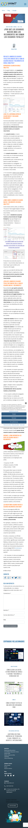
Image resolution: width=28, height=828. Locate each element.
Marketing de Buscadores (9, 750)
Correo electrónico (9, 615)
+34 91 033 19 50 (9, 786)
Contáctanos (18, 548)
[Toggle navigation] (25, 4)
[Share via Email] (19, 577)
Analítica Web (9, 26)
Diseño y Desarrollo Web (9, 755)
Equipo (5, 767)
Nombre (6, 610)
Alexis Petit (14, 49)
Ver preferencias (14, 422)
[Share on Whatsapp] (8, 577)
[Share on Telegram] (12, 577)
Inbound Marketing (8, 758)
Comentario (7, 593)
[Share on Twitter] (16, 577)
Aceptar (14, 414)
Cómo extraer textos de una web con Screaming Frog (14, 705)
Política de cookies (7, 424)
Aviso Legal (22, 424)
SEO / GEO (20, 26)
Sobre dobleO (7, 765)
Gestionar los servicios (13, 411)
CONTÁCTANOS (12, 805)
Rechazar (14, 418)
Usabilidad (6, 756)
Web (4, 620)
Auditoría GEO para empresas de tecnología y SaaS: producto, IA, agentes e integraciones (14, 737)
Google (14, 10)
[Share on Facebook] (5, 577)
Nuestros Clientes (8, 768)
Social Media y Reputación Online (11, 751)
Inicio (3, 10)
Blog (8, 10)
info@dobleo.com (10, 783)
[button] (26, 403)
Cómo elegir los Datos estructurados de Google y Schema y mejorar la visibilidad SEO (14, 673)
